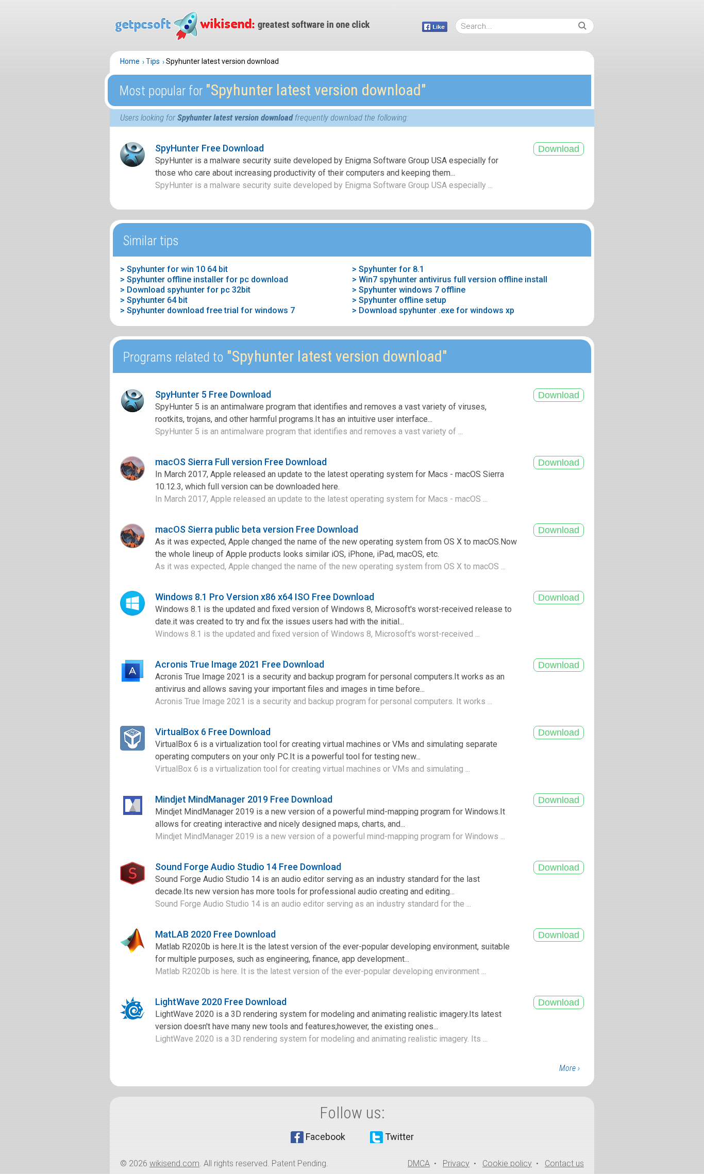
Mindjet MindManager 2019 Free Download (243, 799)
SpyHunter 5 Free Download (213, 394)
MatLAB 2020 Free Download (215, 934)
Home (130, 61)
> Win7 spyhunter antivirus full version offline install (449, 279)
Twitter (399, 1136)
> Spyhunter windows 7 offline (408, 290)
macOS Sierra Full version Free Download (241, 461)
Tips (153, 61)
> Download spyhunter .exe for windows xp (433, 310)
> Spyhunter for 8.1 (388, 269)
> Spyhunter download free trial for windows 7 (207, 310)
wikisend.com (174, 1163)
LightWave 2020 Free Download (221, 1001)
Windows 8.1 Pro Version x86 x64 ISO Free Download (264, 596)
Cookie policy (507, 1163)
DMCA (419, 1163)
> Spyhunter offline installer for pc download (204, 279)
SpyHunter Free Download (209, 148)
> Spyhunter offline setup (399, 300)
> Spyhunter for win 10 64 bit (174, 269)
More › (569, 1068)
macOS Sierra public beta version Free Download (256, 529)
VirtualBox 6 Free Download (213, 731)
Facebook (325, 1136)
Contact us (564, 1163)
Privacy (456, 1163)
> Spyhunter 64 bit (154, 300)
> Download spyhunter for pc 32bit (185, 290)
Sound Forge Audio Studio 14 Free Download (248, 866)
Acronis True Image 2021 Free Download (239, 664)
